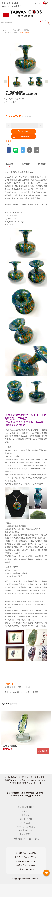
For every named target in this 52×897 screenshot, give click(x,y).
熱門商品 (5, 704)
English (15, 3)
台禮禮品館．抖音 (25, 869)
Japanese (6, 6)
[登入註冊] (40, 3)
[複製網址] (36, 150)
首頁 (6, 30)
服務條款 (26, 815)
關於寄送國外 (26, 823)
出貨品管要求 (26, 834)
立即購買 (25, 131)
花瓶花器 (9, 687)
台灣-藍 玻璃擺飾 (10, 746)
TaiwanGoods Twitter (25, 861)
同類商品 (13, 704)
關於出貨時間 (26, 819)
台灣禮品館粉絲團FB (26, 853)
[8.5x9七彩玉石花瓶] (16, 81)
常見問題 (42, 164)
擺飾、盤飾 (24, 32)
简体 (9, 3)
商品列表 (16, 30)
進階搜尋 (47, 22)
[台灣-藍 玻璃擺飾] (26, 728)
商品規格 (26, 164)
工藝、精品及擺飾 (10, 32)
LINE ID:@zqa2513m (25, 857)
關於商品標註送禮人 (26, 826)
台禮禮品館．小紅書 (25, 865)
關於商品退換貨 (26, 830)
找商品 (27, 30)
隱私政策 (26, 811)
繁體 (4, 3)
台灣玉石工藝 (23, 687)
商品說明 (10, 164)
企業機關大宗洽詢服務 (25, 838)
